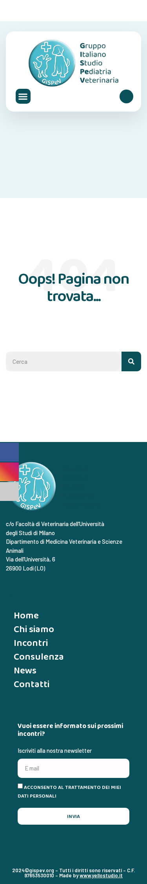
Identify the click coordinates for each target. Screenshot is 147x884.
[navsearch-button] (126, 96)
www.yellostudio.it (101, 875)
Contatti (31, 684)
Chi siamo (34, 629)
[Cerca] (131, 361)
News (25, 670)
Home (26, 615)
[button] (23, 96)
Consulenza (39, 656)
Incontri (31, 642)
